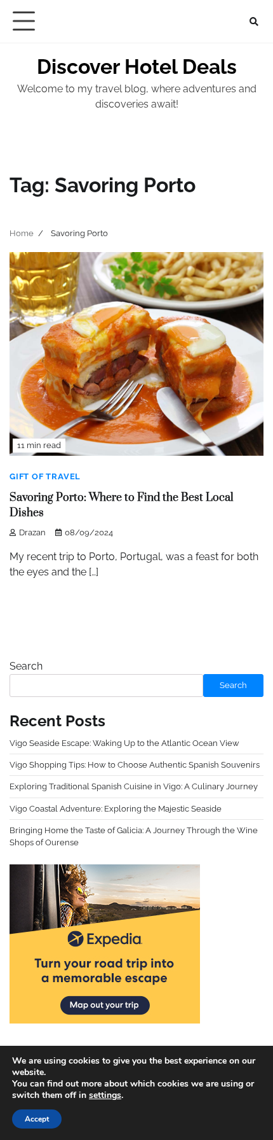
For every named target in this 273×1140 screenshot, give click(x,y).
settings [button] (105, 1095)
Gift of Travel (45, 476)
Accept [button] (37, 1119)
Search (26, 666)
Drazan (32, 532)
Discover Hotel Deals (137, 66)
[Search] (253, 21)
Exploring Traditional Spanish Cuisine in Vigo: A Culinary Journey (134, 786)
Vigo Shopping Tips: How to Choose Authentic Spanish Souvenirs (135, 765)
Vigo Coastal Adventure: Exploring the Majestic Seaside (116, 808)
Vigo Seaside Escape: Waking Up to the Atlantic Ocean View (124, 743)
